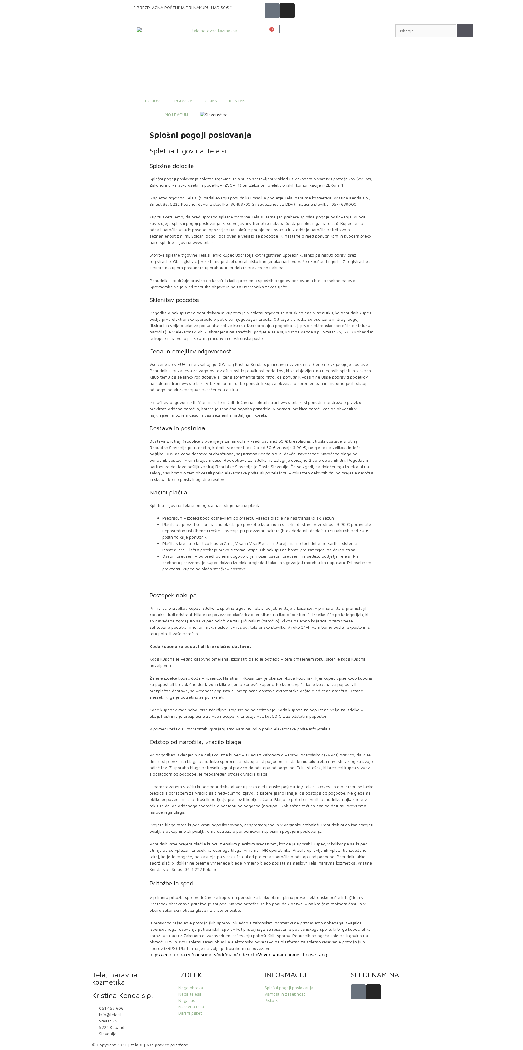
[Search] (465, 30)
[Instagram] (287, 10)
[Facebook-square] (272, 10)
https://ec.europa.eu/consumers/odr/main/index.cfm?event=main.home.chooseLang (238, 954)
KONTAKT (238, 100)
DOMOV (152, 100)
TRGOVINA (182, 100)
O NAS (211, 100)
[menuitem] (214, 115)
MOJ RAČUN (176, 114)
